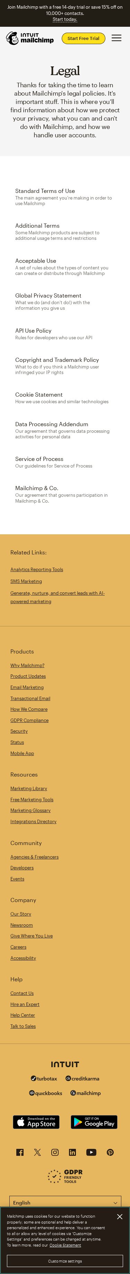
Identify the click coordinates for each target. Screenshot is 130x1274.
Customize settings (65, 1261)
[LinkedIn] (72, 1154)
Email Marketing (27, 687)
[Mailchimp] (85, 1094)
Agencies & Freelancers (34, 857)
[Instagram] (55, 1154)
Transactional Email (30, 698)
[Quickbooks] (45, 1094)
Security (19, 731)
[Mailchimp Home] (30, 38)
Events (17, 879)
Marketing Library (28, 788)
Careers (18, 947)
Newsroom (21, 925)
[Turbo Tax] (44, 1079)
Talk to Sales (23, 1026)
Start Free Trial (83, 38)
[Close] (119, 1216)
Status (17, 742)
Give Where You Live (31, 936)
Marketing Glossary (30, 810)
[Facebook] (20, 1154)
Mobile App (22, 753)
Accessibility (23, 958)
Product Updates (28, 676)
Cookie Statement (65, 1245)
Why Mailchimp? (27, 665)
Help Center (22, 1015)
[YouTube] (91, 1154)
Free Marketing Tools (31, 799)
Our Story (20, 914)
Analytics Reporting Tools (36, 569)
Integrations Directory (33, 821)
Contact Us (22, 993)
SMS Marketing (26, 581)
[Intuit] (65, 1065)
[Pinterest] (110, 1154)
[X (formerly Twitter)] (37, 1154)
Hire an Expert (25, 1004)
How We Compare (28, 709)
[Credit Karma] (82, 1079)
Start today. (65, 19)
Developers (22, 867)
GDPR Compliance (29, 720)
